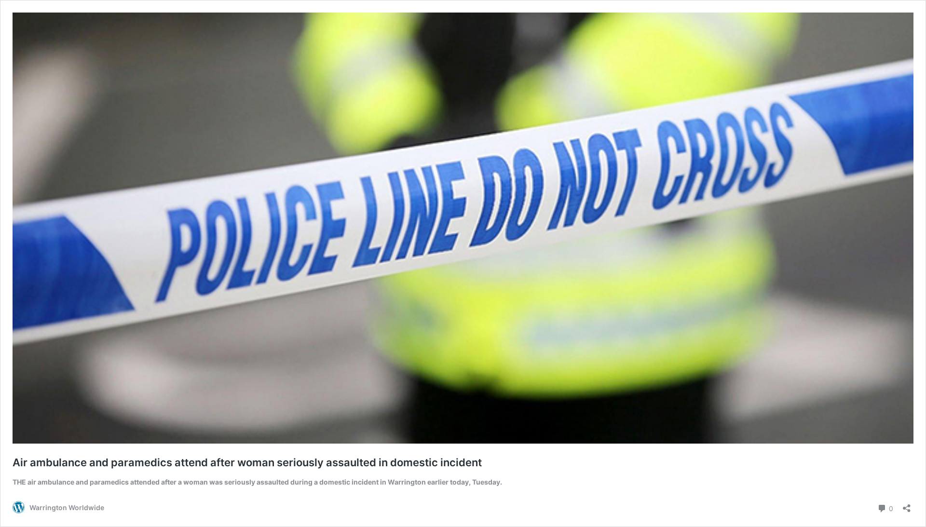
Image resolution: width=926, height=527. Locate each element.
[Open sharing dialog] (906, 505)
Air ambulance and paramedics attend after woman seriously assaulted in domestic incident (247, 462)
